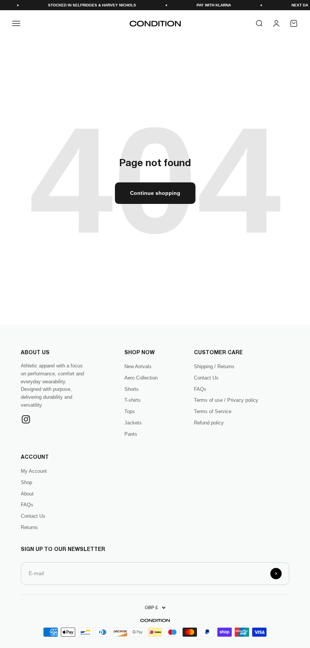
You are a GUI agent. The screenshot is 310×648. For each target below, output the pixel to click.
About (27, 494)
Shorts (131, 389)
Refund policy (209, 423)
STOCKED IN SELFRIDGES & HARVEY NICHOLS (87, 5)
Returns (29, 527)
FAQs (200, 389)
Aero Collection (141, 378)
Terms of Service (212, 411)
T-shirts (132, 400)
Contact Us (206, 378)
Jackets (133, 423)
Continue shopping (155, 193)
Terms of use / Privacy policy (226, 400)
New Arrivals (138, 366)
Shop (26, 482)
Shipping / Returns (214, 366)
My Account (34, 471)
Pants (130, 434)
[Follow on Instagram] (26, 419)
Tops (129, 411)
